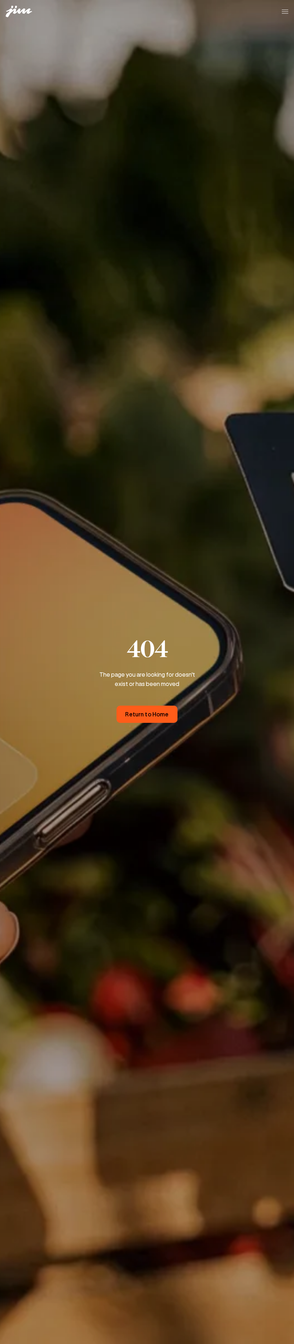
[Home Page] (23, 11)
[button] (285, 12)
